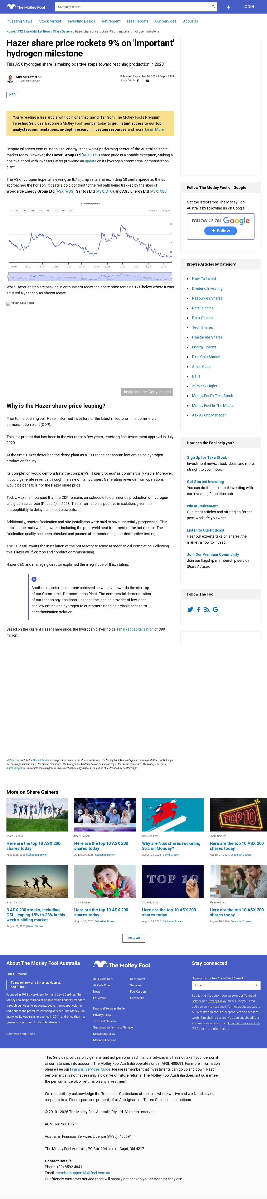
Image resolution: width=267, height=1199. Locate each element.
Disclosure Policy (104, 1034)
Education (99, 998)
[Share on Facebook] (138, 80)
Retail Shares (203, 308)
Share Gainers (63, 31)
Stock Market (50, 21)
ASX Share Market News (33, 31)
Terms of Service (104, 1021)
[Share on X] (142, 80)
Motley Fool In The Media (212, 405)
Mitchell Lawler (26, 77)
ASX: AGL (158, 191)
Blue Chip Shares (206, 357)
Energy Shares (204, 347)
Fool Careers (138, 991)
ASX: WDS (65, 191)
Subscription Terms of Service (113, 1027)
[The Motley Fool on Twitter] (191, 609)
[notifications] (228, 6)
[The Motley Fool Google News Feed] (216, 609)
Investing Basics (81, 21)
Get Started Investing (205, 481)
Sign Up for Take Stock (207, 457)
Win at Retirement (202, 506)
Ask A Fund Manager (209, 415)
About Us (190, 21)
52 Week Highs (204, 386)
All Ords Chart (102, 985)
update (90, 161)
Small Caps (201, 366)
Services (135, 985)
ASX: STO (105, 191)
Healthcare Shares (207, 337)
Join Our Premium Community (213, 554)
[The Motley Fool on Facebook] (199, 609)
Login (248, 6)
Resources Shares (207, 298)
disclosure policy (15, 768)
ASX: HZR (91, 155)
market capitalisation (136, 629)
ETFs (196, 376)
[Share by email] (147, 80)
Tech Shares (202, 327)
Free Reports (138, 21)
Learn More (154, 129)
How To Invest (204, 278)
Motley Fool (12, 760)
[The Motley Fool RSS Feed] (208, 609)
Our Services (165, 21)
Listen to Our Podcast (205, 530)
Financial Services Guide (109, 1008)
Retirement (111, 21)
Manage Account (104, 1040)
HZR (12, 95)
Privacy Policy (102, 1015)
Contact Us (137, 998)
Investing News (19, 21)
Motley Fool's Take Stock (212, 396)
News (97, 991)
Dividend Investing (207, 288)
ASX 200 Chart (103, 979)
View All (134, 938)
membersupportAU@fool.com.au (82, 1173)
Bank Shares (202, 318)
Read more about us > (20, 1034)
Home (10, 31)
